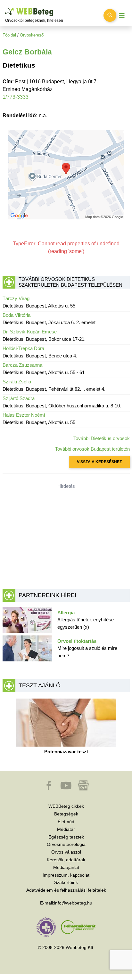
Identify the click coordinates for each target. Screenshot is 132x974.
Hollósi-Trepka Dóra (23, 348)
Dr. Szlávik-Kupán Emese (30, 331)
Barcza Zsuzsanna (22, 365)
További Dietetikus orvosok (101, 438)
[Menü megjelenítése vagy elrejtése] (121, 15)
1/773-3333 (16, 97)
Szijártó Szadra (19, 398)
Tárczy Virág (16, 298)
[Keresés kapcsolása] (109, 15)
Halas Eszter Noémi (24, 415)
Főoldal (9, 35)
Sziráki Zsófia (17, 381)
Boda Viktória (16, 315)
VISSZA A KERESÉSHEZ (99, 462)
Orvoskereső (32, 35)
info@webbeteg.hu (73, 902)
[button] (49, 788)
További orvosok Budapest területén (92, 449)
